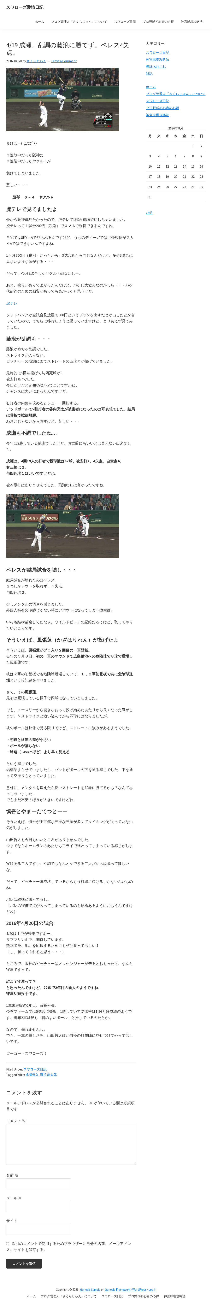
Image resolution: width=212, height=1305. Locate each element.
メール (14, 1198)
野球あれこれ (156, 66)
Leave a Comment (64, 61)
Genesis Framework (117, 1290)
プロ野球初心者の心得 (162, 108)
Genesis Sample (90, 1290)
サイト (11, 1220)
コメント (16, 1120)
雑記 (149, 73)
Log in (152, 1290)
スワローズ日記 (35, 1069)
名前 (12, 1175)
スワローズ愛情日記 (24, 7)
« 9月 (149, 213)
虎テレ (11, 303)
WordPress (139, 1290)
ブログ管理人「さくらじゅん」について (176, 94)
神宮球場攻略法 (157, 59)
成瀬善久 (32, 1075)
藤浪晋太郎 (48, 1075)
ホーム (151, 87)
